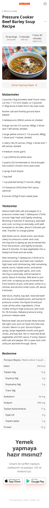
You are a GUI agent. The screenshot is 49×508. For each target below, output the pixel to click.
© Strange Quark (15, 500)
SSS (38, 500)
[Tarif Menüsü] (45, 22)
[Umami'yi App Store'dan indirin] (12, 481)
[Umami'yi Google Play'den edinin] (35, 481)
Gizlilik (32, 500)
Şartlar (26, 500)
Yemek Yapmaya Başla (22, 85)
